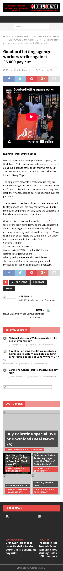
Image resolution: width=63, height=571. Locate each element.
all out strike (19, 282)
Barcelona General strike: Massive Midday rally (33, 371)
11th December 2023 (17, 449)
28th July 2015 (11, 363)
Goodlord (39, 282)
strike (9, 288)
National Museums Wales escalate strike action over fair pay (33, 339)
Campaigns (21, 36)
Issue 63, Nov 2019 (16, 485)
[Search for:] (31, 26)
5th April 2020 (42, 468)
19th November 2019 (17, 489)
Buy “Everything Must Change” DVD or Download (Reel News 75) (16, 460)
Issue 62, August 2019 (43, 484)
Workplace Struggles (46, 36)
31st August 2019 (44, 489)
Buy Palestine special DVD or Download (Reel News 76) (31, 439)
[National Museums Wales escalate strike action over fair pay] (4, 338)
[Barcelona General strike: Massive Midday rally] (4, 370)
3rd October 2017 (18, 376)
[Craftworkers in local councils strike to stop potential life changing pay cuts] (21, 526)
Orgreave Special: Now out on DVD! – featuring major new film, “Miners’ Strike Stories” (44, 458)
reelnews (28, 70)
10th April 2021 (13, 70)
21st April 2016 (17, 344)
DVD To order (14, 403)
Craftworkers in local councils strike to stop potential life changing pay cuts (21, 548)
